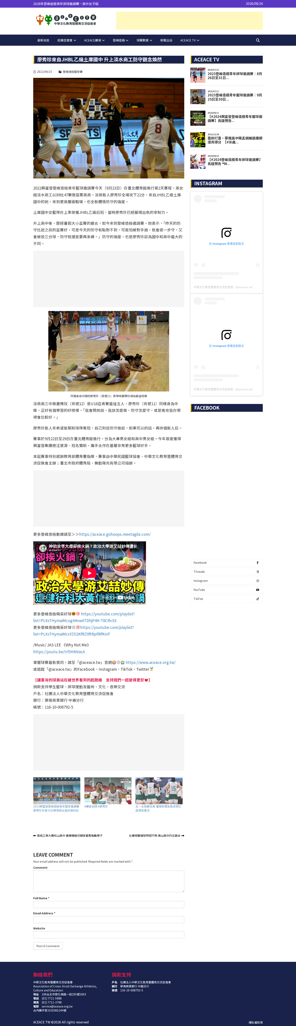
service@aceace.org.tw (57, 1006)
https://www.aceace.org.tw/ (151, 662)
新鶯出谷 (166, 40)
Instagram (201, 581)
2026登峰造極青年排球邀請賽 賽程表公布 (63, 3)
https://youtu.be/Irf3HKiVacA (59, 651)
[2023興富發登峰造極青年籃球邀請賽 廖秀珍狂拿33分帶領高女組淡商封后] (56, 790)
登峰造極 (119, 40)
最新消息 (43, 40)
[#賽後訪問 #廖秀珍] (107, 790)
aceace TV (188, 40)
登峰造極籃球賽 (73, 72)
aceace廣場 (92, 40)
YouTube (199, 590)
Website (39, 928)
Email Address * (44, 913)
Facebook (200, 562)
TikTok (198, 599)
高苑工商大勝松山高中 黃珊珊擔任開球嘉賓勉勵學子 (69, 835)
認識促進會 (64, 40)
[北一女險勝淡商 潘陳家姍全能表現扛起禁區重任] (159, 790)
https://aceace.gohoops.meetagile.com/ (115, 534)
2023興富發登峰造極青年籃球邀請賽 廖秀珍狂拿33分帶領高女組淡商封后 (56, 808)
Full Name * (41, 898)
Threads (199, 572)
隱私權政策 (256, 1022)
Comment (40, 867)
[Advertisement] (189, 21)
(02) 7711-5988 (52, 998)
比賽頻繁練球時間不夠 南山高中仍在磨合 (154, 835)
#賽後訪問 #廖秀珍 (96, 806)
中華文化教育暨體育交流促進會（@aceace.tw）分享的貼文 (231, 287)
